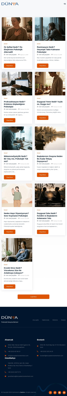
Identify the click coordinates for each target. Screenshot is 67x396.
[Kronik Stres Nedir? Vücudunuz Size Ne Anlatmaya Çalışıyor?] (17, 250)
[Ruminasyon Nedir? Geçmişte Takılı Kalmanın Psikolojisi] (50, 29)
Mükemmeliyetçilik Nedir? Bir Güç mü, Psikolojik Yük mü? (16, 158)
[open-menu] (65, 4)
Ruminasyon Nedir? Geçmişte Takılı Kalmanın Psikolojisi (48, 49)
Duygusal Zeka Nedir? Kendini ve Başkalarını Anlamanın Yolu (47, 215)
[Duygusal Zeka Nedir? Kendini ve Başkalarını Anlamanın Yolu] (50, 195)
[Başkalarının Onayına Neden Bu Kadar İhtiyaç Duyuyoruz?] (50, 138)
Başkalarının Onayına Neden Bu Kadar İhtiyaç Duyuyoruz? (49, 158)
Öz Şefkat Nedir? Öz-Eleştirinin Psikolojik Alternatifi (13, 49)
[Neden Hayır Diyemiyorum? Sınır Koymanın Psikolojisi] (17, 195)
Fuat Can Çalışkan (11, 54)
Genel (5, 43)
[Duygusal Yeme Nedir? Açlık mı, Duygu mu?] (50, 83)
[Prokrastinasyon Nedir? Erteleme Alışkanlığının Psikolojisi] (17, 83)
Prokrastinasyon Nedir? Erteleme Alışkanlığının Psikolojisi (14, 104)
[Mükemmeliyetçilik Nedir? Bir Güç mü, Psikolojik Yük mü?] (17, 138)
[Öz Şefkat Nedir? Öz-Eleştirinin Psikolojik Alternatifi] (17, 29)
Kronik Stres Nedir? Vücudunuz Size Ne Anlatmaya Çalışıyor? (13, 270)
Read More (9, 65)
